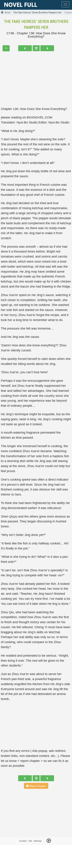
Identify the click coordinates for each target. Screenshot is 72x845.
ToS (30, 840)
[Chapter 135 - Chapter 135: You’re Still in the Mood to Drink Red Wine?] (25, 48)
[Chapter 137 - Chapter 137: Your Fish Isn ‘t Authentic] (47, 48)
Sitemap (38, 840)
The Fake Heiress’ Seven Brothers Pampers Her (36, 24)
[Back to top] (49, 841)
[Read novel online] (20, 5)
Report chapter (37, 786)
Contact (23, 840)
